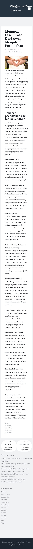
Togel (3, 523)
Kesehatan (4, 507)
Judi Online (5, 502)
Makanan (4, 512)
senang (3, 518)
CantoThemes (19, 545)
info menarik (5, 497)
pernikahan (8, 428)
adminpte (7, 52)
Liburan (3, 510)
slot (2, 520)
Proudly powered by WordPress (13, 542)
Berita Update (5, 494)
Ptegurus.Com (21, 6)
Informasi (19, 52)
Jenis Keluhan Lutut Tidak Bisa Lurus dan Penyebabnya (24, 446)
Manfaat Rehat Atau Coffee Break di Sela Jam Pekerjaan (9, 446)
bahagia (3, 492)
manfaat (3, 515)
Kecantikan (4, 505)
